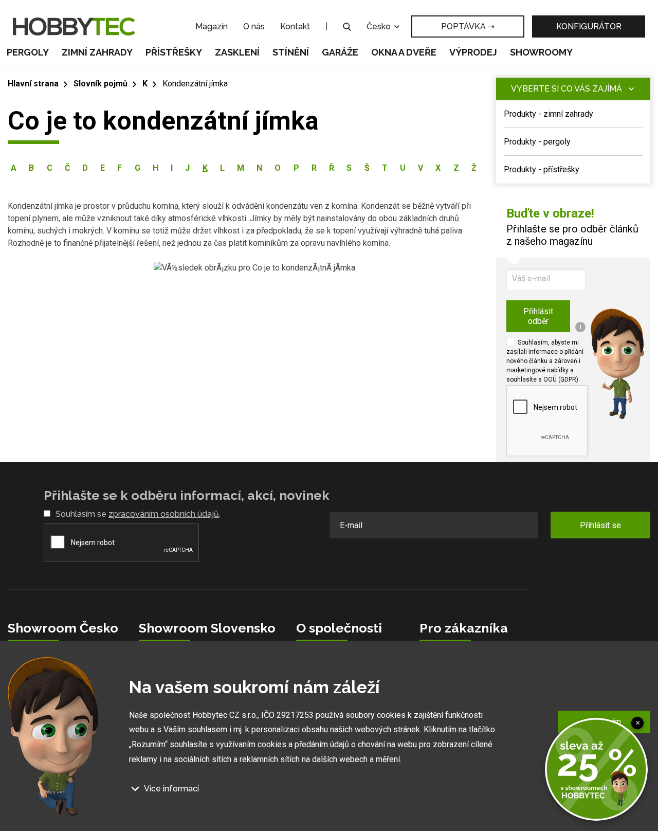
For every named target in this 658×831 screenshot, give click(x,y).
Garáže (340, 52)
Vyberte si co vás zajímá (566, 89)
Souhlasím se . (138, 514)
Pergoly (28, 52)
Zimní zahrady (97, 52)
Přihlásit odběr (538, 316)
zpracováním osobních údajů (163, 514)
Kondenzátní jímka (195, 83)
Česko (380, 26)
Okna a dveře (403, 52)
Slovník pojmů (100, 83)
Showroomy (541, 52)
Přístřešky (173, 52)
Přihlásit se (600, 525)
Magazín (211, 26)
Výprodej (473, 52)
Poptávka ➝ (468, 26)
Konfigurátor (589, 26)
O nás (254, 26)
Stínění (290, 52)
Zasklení (237, 52)
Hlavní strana (33, 83)
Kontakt (295, 26)
